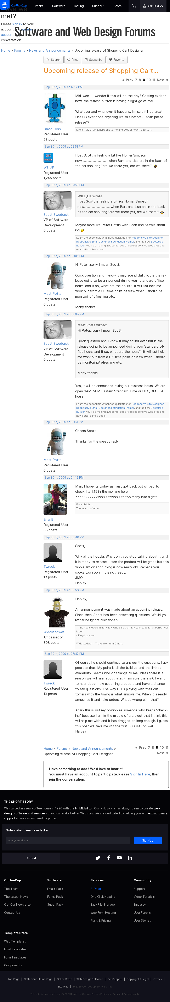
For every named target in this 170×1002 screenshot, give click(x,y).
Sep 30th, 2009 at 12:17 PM (64, 87)
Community (142, 880)
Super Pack (55, 904)
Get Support (114, 979)
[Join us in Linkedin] (130, 858)
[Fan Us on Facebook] (108, 858)
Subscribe (94, 59)
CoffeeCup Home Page (38, 979)
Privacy (157, 979)
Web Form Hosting (103, 912)
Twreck (49, 566)
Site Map (63, 986)
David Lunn (52, 129)
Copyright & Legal (138, 979)
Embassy (140, 904)
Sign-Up (147, 840)
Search (55, 59)
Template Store (16, 933)
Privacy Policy (99, 994)
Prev (129, 80)
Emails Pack (55, 888)
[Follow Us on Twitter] (98, 858)
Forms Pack (55, 896)
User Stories (142, 920)
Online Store (64, 979)
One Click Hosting (103, 896)
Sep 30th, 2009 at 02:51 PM (64, 146)
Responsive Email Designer (93, 241)
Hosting (78, 6)
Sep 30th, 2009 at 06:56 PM (64, 590)
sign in (17, 24)
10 (149, 80)
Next (161, 80)
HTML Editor (83, 808)
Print (74, 59)
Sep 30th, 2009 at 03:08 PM (64, 314)
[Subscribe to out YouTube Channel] (119, 858)
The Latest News (16, 896)
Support (98, 6)
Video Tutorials (144, 896)
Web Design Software (89, 979)
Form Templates (15, 957)
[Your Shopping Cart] (134, 6)
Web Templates (15, 941)
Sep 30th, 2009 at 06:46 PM (64, 537)
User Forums (142, 912)
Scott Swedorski (56, 214)
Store (118, 6)
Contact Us (12, 912)
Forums (19, 50)
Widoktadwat (54, 632)
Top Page (13, 979)
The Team (11, 888)
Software (58, 6)
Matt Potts (52, 293)
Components (13, 965)
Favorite (118, 59)
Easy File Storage (103, 904)
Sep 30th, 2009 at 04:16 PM (64, 477)
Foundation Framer (122, 241)
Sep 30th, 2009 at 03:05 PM (64, 256)
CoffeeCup (12, 880)
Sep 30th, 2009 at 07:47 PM (64, 653)
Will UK (49, 167)
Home (5, 50)
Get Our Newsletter (18, 904)
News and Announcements (49, 50)
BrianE (48, 519)
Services (97, 880)
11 (153, 80)
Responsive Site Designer (148, 237)
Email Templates (15, 949)
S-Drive (96, 888)
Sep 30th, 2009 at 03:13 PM (64, 422)
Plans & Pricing (101, 920)
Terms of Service (122, 994)
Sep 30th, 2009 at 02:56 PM (64, 185)
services (39, 813)
